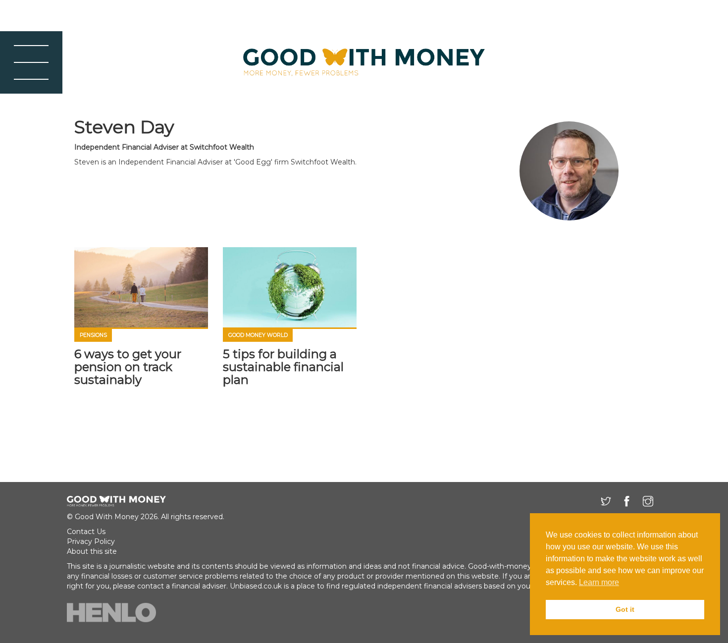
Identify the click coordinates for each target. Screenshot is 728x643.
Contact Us (86, 531)
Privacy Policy (91, 541)
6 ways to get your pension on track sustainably (127, 367)
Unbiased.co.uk (256, 586)
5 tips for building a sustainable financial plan (283, 367)
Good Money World (258, 335)
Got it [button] (625, 609)
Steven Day (124, 127)
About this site (92, 551)
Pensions (93, 335)
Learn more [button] (599, 582)
